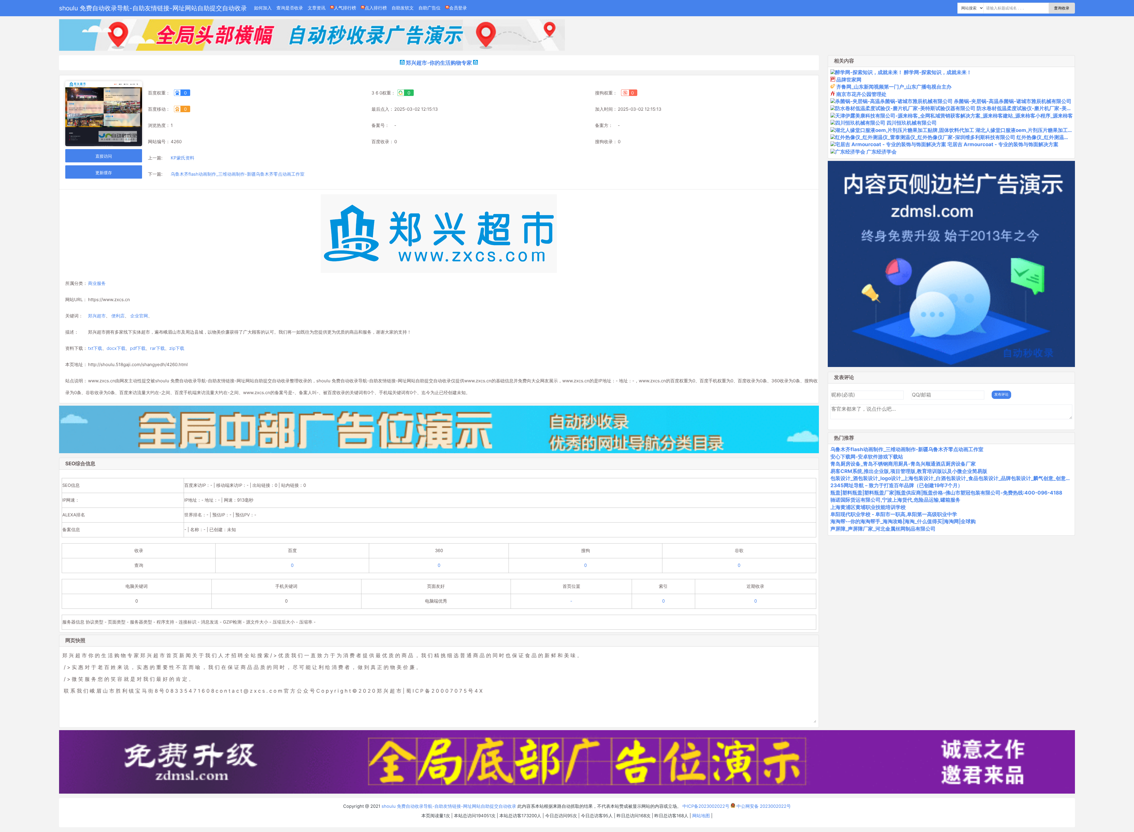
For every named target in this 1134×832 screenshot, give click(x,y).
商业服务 (97, 283)
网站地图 (701, 815)
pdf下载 (138, 348)
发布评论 (1001, 394)
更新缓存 (103, 172)
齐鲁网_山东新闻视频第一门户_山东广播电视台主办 (893, 87)
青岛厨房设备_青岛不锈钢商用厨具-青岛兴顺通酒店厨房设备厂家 (903, 464)
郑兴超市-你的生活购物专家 (439, 63)
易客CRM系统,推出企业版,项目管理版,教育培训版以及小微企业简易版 (908, 471)
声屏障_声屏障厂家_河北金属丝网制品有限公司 (883, 529)
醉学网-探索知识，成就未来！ (938, 72)
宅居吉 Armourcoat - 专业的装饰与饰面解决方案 (1002, 144)
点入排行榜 (376, 8)
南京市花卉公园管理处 (861, 94)
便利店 (118, 316)
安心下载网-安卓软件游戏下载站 (866, 457)
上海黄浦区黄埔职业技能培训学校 (868, 507)
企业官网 (139, 316)
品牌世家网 (848, 80)
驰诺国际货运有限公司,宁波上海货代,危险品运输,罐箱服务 (895, 500)
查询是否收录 (289, 8)
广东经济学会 (881, 152)
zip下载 (176, 348)
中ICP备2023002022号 (705, 806)
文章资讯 (316, 8)
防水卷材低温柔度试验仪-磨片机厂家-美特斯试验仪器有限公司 (1047, 108)
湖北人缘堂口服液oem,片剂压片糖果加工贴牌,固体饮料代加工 (1045, 130)
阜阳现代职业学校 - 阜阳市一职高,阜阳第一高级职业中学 (893, 514)
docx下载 (116, 348)
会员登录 (458, 8)
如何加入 (263, 8)
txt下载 (95, 348)
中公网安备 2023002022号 (763, 806)
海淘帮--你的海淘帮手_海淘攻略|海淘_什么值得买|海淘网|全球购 (903, 521)
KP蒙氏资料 (182, 158)
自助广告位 (429, 8)
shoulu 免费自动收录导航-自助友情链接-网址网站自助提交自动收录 (153, 8)
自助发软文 (403, 8)
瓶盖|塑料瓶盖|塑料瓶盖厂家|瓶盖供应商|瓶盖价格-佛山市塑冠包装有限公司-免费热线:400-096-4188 (946, 493)
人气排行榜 (345, 8)
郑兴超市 (97, 316)
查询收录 (1061, 8)
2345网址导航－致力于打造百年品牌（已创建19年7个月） (896, 485)
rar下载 (157, 348)
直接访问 (103, 156)
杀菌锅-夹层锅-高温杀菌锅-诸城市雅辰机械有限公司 (1012, 101)
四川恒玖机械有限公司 (912, 123)
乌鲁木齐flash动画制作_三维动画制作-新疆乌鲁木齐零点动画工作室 (237, 174)
